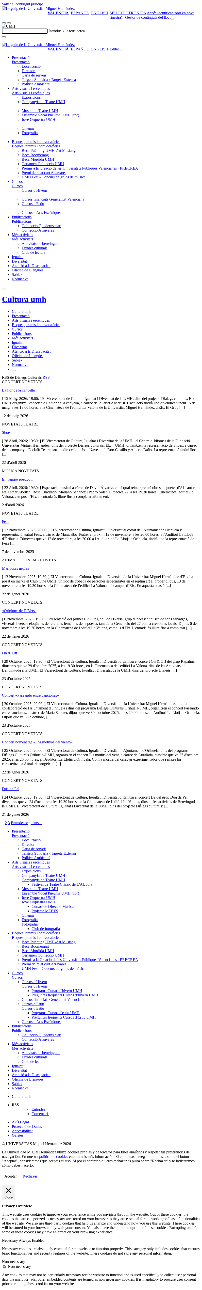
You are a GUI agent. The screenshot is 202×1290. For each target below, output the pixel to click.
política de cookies (53, 1156)
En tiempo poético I (17, 479)
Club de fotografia (46, 929)
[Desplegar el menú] (9, 23)
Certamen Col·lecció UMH (43, 164)
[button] (21, 62)
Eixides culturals (34, 248)
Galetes (17, 1135)
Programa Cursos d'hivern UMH (57, 991)
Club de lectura (33, 252)
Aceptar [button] (10, 1176)
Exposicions (31, 97)
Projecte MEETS (45, 911)
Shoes (6, 432)
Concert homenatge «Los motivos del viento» (37, 742)
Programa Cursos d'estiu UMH (56, 1013)
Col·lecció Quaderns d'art (41, 226)
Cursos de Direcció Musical (53, 906)
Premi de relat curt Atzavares (44, 173)
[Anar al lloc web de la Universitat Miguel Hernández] (38, 8)
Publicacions (22, 217)
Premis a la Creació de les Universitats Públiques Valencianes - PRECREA (80, 168)
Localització (31, 66)
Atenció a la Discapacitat (31, 266)
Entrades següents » (26, 823)
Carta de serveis (34, 75)
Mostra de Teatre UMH (40, 111)
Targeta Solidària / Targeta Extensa (49, 80)
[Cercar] (4, 37)
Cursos (17, 181)
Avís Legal (20, 1122)
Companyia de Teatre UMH (43, 102)
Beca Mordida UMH (38, 159)
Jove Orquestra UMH (38, 119)
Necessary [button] (10, 1240)
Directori (28, 71)
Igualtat (17, 257)
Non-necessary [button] (13, 1261)
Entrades (38, 1109)
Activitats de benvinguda (41, 243)
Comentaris (40, 1114)
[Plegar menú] (121, 50)
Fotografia (30, 133)
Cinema (28, 128)
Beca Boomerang (35, 155)
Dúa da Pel (10, 789)
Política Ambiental (36, 84)
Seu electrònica (128, 13)
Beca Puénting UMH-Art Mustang (49, 150)
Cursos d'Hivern (34, 190)
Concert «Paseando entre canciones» (30, 695)
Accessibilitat (22, 1131)
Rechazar (30, 1176)
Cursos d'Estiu (33, 204)
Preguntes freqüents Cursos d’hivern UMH (65, 995)
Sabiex (17, 274)
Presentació (21, 57)
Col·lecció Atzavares (38, 230)
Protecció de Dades (27, 1126)
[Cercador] (172, 18)
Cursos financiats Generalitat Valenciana (53, 199)
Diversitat (19, 261)
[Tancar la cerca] (4, 41)
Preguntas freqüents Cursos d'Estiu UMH (64, 1017)
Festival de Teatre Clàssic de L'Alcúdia (62, 884)
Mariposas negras (15, 568)
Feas (5, 521)
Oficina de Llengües (27, 270)
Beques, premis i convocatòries (36, 142)
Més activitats (22, 235)
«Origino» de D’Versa (19, 611)
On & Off (9, 653)
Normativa (20, 279)
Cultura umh (24, 299)
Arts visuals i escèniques (31, 88)
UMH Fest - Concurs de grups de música (53, 177)
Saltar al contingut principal (23, 4)
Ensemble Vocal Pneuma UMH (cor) (50, 115)
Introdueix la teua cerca (67, 31)
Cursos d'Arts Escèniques (41, 212)
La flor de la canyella (18, 390)
